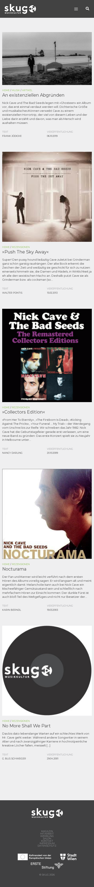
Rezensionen (21, 247)
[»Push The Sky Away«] (47, 196)
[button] (88, 9)
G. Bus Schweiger (14, 758)
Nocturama (14, 569)
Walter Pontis (12, 292)
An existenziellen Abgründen (33, 95)
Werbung (47, 836)
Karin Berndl (11, 609)
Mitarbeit (47, 834)
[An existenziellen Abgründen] (47, 58)
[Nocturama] (47, 513)
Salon (47, 838)
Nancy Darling (12, 452)
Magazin (47, 831)
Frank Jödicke (12, 135)
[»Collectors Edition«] (47, 355)
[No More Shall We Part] (47, 670)
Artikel (27, 90)
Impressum (47, 843)
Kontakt (47, 841)
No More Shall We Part (26, 725)
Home (6, 90)
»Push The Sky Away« (25, 252)
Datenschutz (47, 846)
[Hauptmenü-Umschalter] (76, 9)
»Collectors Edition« (23, 412)
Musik (16, 90)
